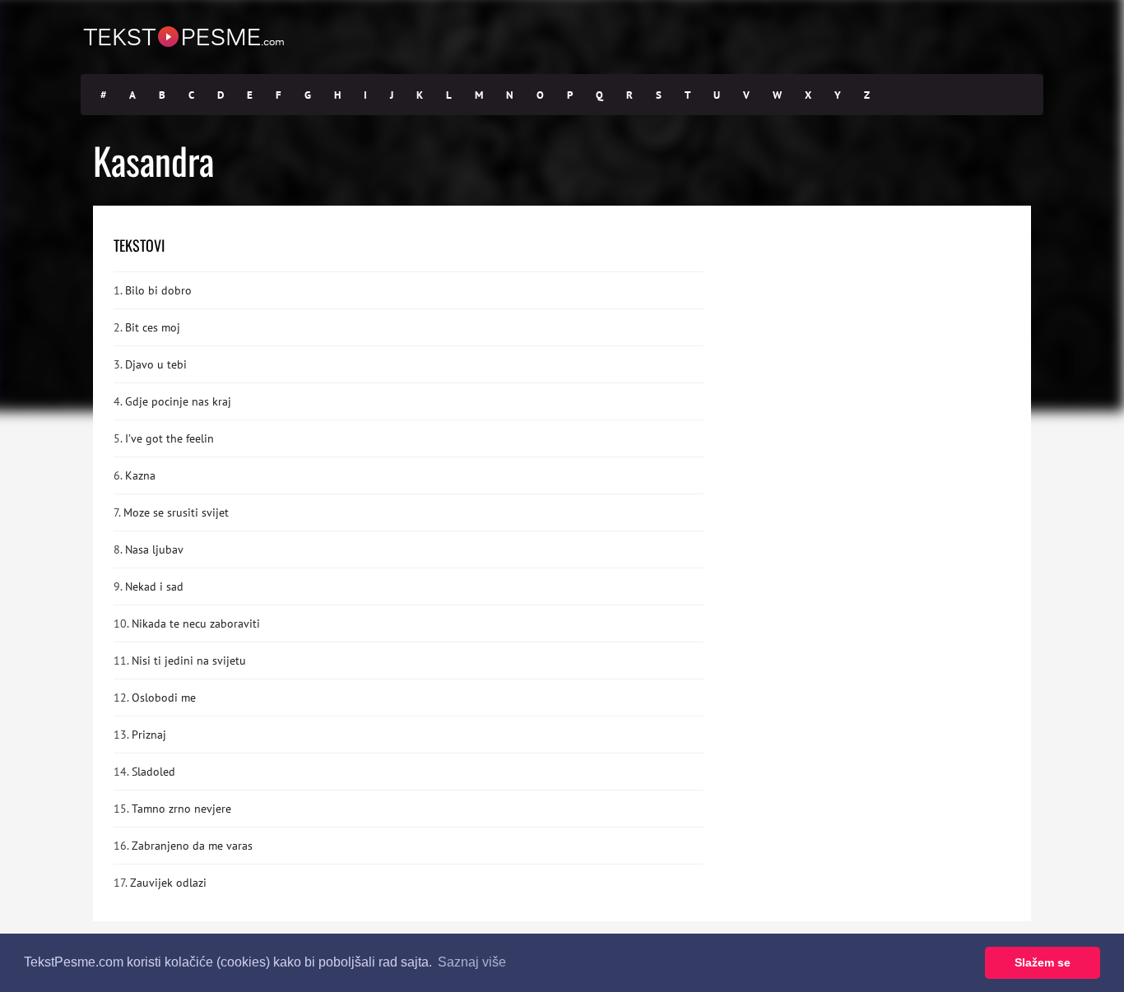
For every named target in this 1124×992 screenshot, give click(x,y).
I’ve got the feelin (169, 438)
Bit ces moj (152, 327)
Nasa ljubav (154, 549)
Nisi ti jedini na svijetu (189, 660)
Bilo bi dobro (158, 290)
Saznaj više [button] (472, 962)
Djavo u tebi (156, 364)
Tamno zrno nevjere (181, 808)
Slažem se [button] (1043, 962)
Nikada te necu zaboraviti (196, 623)
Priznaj (149, 734)
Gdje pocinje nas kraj (178, 401)
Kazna (140, 475)
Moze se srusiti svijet (176, 512)
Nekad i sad (154, 586)
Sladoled (153, 771)
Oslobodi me (164, 697)
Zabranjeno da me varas (192, 845)
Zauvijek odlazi (168, 882)
